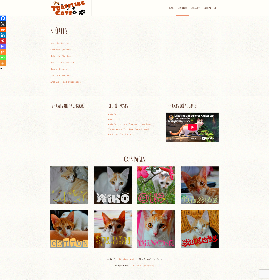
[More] (3, 63)
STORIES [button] (182, 7)
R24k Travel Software (141, 265)
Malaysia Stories (60, 56)
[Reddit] (3, 29)
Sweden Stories (59, 68)
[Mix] (3, 52)
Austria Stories (59, 43)
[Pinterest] (3, 41)
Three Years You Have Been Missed (128, 129)
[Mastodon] (3, 46)
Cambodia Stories (60, 49)
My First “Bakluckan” (121, 134)
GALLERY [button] (195, 7)
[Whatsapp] (3, 57)
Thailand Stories (60, 75)
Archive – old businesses (65, 81)
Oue (110, 119)
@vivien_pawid (127, 259)
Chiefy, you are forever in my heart (130, 124)
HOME (171, 7)
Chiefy (112, 114)
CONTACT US (210, 7)
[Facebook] (3, 18)
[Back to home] (68, 8)
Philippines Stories (62, 62)
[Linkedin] (3, 35)
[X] (3, 24)
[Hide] (1, 68)
